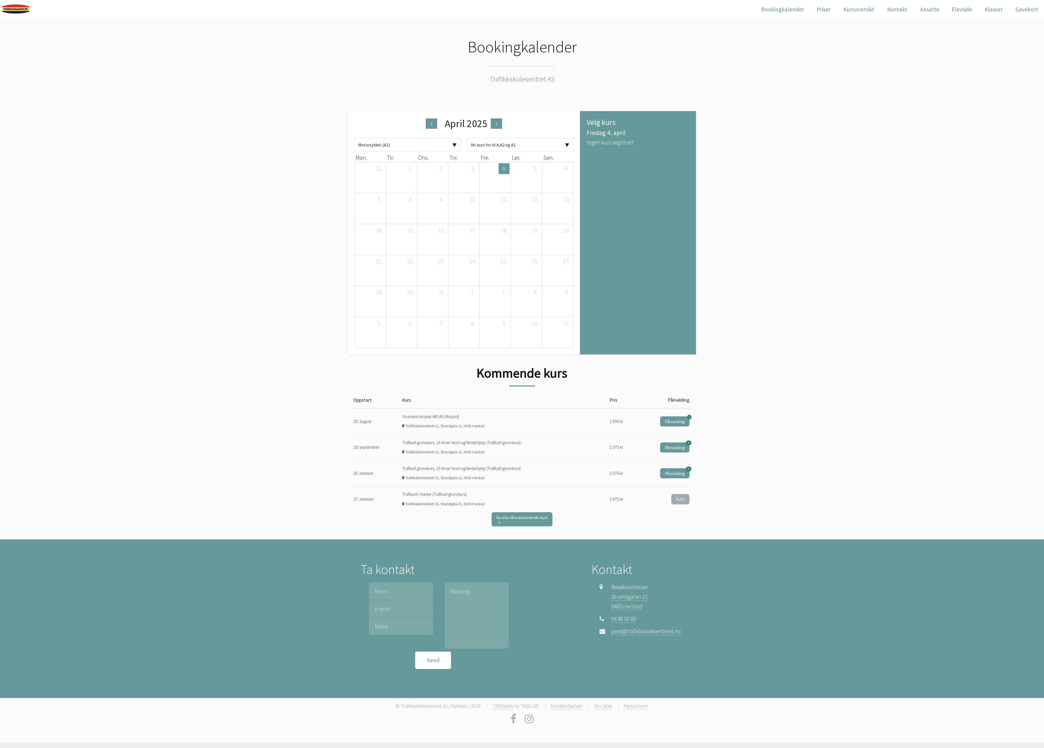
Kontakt (897, 9)
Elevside (962, 9)
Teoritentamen (566, 706)
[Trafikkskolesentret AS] (16, 9)
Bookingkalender (782, 9)
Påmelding (677, 420)
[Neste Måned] (496, 123)
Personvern (636, 706)
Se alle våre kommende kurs (522, 517)
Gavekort (1026, 9)
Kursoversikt (858, 9)
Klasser (994, 9)
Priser (824, 9)
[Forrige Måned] (431, 123)
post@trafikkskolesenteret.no (646, 631)
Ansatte (929, 9)
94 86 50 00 (623, 619)
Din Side (603, 706)
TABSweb (503, 706)
